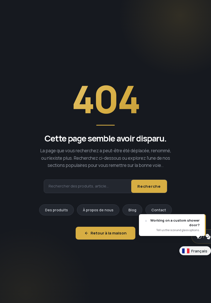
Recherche (149, 186)
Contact (158, 209)
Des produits (56, 209)
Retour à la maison (109, 233)
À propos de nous (98, 209)
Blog (132, 209)
